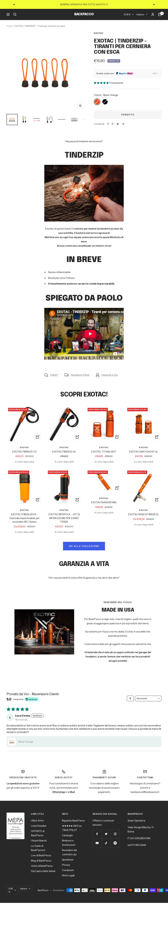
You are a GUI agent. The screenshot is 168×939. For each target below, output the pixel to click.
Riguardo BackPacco (73, 820)
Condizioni (68, 870)
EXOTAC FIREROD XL (64, 451)
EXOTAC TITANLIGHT (103, 451)
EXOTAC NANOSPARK (104, 502)
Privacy (66, 864)
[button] (101, 82)
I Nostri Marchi (39, 840)
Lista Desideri (38, 825)
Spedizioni (68, 859)
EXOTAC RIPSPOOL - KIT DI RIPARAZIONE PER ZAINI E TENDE (64, 518)
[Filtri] (130, 698)
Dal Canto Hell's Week (43, 871)
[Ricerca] (14, 14)
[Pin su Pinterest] (112, 124)
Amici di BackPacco (42, 865)
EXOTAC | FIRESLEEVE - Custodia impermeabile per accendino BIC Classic (24, 518)
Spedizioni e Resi (80, 374)
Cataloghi (67, 835)
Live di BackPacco (41, 855)
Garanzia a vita (110, 374)
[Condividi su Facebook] (108, 124)
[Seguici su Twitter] (106, 834)
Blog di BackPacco (41, 860)
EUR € (127, 14)
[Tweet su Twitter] (117, 124)
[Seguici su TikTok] (106, 843)
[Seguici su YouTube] (97, 843)
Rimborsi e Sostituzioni (68, 842)
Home (9, 26)
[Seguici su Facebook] (97, 834)
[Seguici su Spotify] (115, 843)
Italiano (140, 14)
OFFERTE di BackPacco (37, 833)
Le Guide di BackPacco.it (38, 848)
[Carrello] (159, 14)
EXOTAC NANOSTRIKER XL (143, 514)
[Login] (152, 14)
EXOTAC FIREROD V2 (24, 451)
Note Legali (68, 875)
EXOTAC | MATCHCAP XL (143, 451)
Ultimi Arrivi (37, 820)
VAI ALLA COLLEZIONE (84, 546)
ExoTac (98, 33)
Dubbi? (54, 374)
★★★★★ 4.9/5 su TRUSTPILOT (72, 828)
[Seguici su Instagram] (115, 834)
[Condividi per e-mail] (123, 124)
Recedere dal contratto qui (69, 852)
